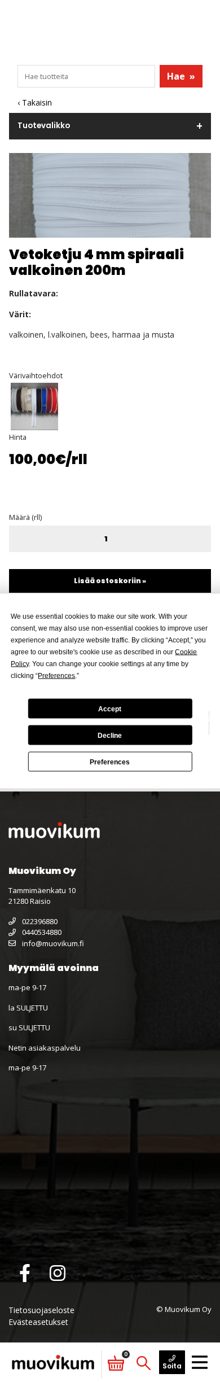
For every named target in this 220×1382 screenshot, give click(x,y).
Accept (109, 708)
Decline (110, 735)
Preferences (110, 762)
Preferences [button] (56, 676)
